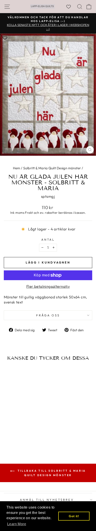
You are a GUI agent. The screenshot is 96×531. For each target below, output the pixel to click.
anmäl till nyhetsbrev (47, 499)
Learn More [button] (16, 524)
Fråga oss (48, 315)
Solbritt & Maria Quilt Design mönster (52, 168)
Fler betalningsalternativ (48, 286)
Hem (16, 168)
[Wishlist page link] (70, 6)
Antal (48, 239)
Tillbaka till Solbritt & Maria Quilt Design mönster (51, 473)
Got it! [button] (74, 516)
